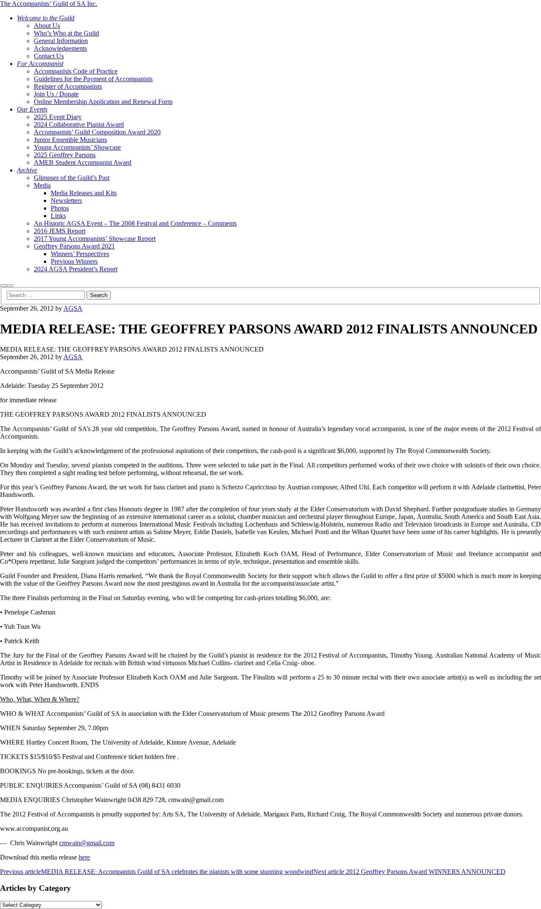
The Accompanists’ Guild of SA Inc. (48, 3)
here (84, 857)
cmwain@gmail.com (87, 842)
